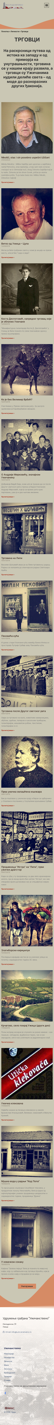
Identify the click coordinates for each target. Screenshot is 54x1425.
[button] (46, 5)
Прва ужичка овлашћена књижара (21, 791)
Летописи (8, 1369)
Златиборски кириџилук (15, 950)
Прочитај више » (7, 182)
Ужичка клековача (12, 1103)
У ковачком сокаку (12, 1261)
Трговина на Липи (11, 558)
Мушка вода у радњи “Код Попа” (20, 1181)
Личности (15, 31)
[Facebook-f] (5, 1393)
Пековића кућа (10, 636)
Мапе (6, 1365)
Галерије (8, 1376)
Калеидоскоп (9, 1372)
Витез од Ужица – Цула (15, 243)
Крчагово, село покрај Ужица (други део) (25, 1025)
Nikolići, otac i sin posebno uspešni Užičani (25, 157)
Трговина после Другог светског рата (23, 711)
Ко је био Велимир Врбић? (16, 399)
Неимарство (9, 1357)
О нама (7, 1380)
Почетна (5, 31)
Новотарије (9, 1353)
